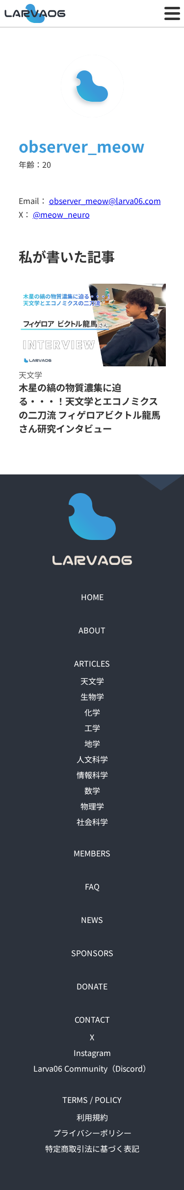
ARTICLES (92, 663)
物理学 (92, 806)
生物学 (92, 696)
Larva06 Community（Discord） (92, 1068)
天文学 (92, 681)
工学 (92, 728)
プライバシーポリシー (92, 1133)
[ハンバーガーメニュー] (172, 14)
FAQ (92, 886)
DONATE (92, 986)
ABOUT (92, 630)
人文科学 (92, 759)
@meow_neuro (61, 214)
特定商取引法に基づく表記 (92, 1148)
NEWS (92, 919)
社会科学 (92, 822)
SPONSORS (92, 953)
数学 (92, 790)
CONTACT (92, 1019)
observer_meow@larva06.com (105, 200)
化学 (92, 712)
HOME (92, 597)
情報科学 (92, 775)
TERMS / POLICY (92, 1099)
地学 (92, 743)
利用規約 (92, 1117)
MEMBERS (92, 853)
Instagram (92, 1052)
